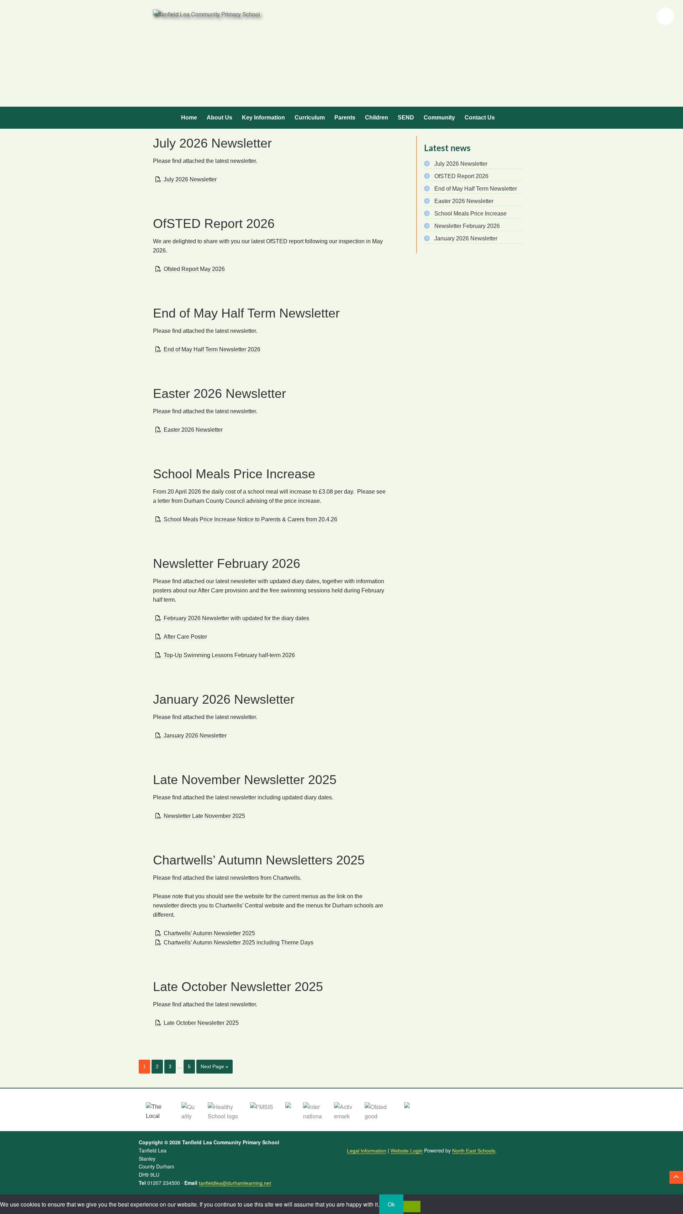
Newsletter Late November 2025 (204, 816)
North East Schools (473, 1151)
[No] (411, 1206)
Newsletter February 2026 (226, 563)
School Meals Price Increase (234, 474)
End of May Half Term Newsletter (246, 313)
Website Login (407, 1151)
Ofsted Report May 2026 (194, 269)
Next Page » (214, 1066)
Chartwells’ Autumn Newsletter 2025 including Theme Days (238, 942)
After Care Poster (185, 637)
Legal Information (366, 1151)
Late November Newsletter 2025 (245, 779)
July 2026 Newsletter (212, 143)
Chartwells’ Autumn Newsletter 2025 (209, 933)
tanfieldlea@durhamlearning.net (235, 1183)
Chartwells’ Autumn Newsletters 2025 (259, 860)
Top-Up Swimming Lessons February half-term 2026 (229, 655)
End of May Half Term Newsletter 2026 (212, 349)
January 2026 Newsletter (224, 699)
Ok (391, 1204)
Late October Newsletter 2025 (238, 986)
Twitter (620, 16)
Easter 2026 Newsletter (219, 393)
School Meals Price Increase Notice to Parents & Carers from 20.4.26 (250, 519)
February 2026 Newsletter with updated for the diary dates (236, 618)
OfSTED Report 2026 (214, 223)
